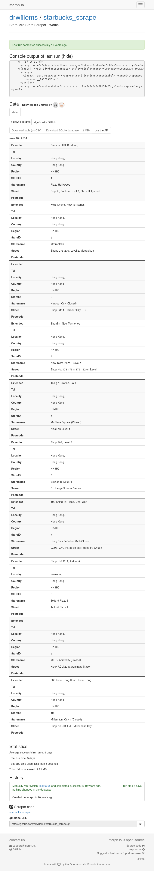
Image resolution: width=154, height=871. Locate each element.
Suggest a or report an (119, 853)
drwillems (23, 17)
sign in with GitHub (45, 122)
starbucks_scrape (69, 17)
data (15, 112)
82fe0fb (141, 858)
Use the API (101, 130)
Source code (133, 845)
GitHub (17, 849)
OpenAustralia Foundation (85, 864)
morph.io (16, 4)
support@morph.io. (24, 845)
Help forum (135, 849)
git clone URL (18, 818)
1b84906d (44, 786)
